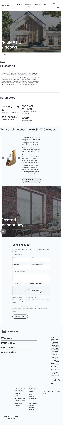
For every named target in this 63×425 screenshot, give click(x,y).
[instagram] (59, 380)
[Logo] (7, 5)
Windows (6, 54)
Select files (35, 291)
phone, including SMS (27, 306)
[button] (3, 158)
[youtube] (52, 383)
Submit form (19, 316)
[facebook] (52, 380)
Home (1, 54)
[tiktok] (55, 380)
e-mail (16, 306)
